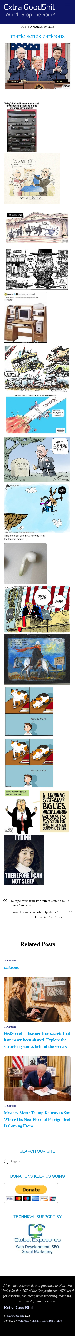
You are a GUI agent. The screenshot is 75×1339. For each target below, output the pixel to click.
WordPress (23, 1320)
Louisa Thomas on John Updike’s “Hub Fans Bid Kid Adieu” (36, 914)
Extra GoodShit (15, 1315)
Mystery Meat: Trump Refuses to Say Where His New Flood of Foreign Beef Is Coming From (37, 1119)
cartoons (11, 967)
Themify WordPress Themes (47, 1320)
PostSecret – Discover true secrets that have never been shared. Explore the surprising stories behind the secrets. (37, 1040)
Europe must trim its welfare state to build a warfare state (40, 903)
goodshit (10, 960)
